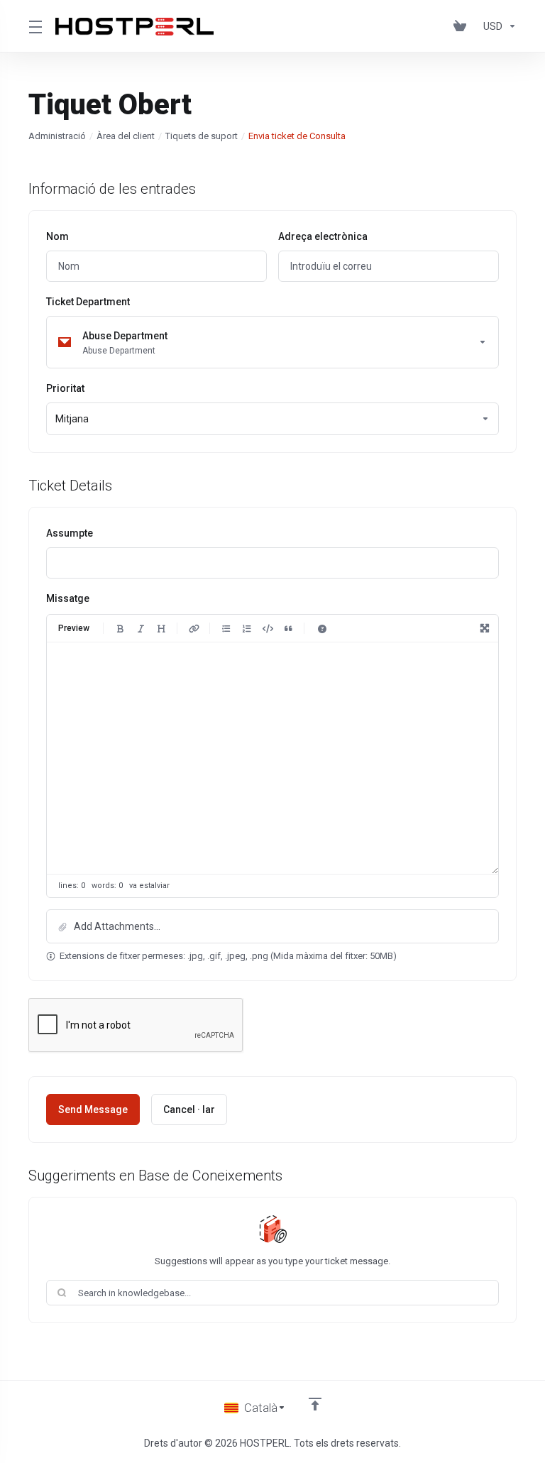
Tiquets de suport (201, 136)
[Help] (322, 628)
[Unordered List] (226, 628)
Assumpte (69, 533)
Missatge (67, 598)
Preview (73, 628)
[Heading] (161, 628)
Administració (57, 136)
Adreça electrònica (323, 236)
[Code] (267, 628)
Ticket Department (88, 301)
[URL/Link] (193, 628)
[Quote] (288, 628)
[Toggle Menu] (33, 26)
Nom (57, 236)
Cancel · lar (189, 1109)
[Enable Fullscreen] (484, 628)
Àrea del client (126, 136)
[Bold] (120, 628)
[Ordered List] (247, 628)
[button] (272, 926)
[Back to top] (315, 1404)
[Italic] (140, 628)
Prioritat (65, 388)
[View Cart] (463, 26)
